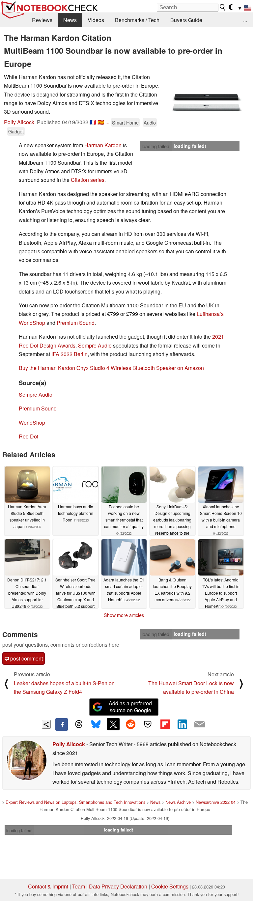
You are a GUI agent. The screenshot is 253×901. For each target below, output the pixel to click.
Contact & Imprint (48, 886)
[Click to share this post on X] (113, 724)
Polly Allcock (19, 122)
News (70, 20)
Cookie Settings (169, 886)
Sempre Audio (95, 345)
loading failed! (156, 146)
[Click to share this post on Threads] (78, 724)
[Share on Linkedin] (182, 724)
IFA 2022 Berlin (69, 354)
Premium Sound (76, 322)
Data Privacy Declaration (118, 886)
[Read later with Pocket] (148, 724)
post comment (26, 658)
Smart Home (125, 122)
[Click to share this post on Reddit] (130, 724)
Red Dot (28, 436)
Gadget (16, 131)
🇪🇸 (101, 122)
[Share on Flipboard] (165, 724)
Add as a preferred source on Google (130, 706)
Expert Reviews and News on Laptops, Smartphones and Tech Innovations (75, 802)
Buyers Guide (186, 20)
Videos (96, 20)
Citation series (87, 179)
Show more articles (124, 615)
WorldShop (32, 422)
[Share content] (46, 724)
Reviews (42, 20)
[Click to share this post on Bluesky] (96, 724)
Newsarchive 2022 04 (216, 802)
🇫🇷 (93, 122)
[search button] (223, 7)
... (245, 20)
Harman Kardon (103, 145)
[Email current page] (199, 724)
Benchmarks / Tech (137, 20)
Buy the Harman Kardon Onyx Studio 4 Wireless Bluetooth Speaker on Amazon (111, 368)
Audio (150, 122)
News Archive (178, 802)
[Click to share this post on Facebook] (61, 724)
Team (78, 886)
